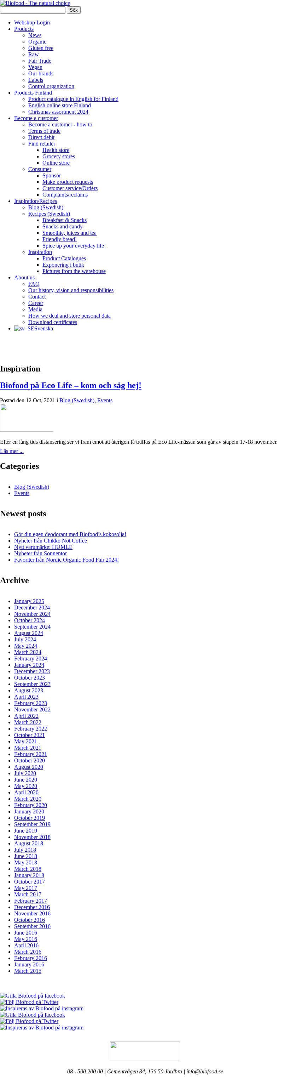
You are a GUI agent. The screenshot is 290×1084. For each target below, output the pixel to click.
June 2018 (25, 856)
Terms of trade (44, 131)
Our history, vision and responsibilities (71, 290)
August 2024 (28, 633)
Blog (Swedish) (45, 207)
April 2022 (26, 716)
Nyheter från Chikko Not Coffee (50, 541)
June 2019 (25, 831)
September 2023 (32, 684)
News (34, 35)
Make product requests (67, 182)
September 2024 (32, 627)
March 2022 (27, 722)
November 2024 (32, 614)
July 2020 (25, 773)
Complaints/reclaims (65, 195)
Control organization (51, 86)
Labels (35, 80)
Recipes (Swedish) (49, 214)
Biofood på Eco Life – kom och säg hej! (70, 385)
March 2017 (27, 894)
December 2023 (32, 671)
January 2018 (29, 875)
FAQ (34, 284)
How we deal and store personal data (69, 316)
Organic (37, 42)
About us (24, 277)
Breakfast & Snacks (64, 220)
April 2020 (26, 792)
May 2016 (25, 939)
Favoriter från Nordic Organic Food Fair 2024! (66, 560)
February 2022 (30, 729)
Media (35, 309)
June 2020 (25, 780)
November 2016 (32, 913)
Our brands (40, 73)
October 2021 (29, 735)
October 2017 (29, 882)
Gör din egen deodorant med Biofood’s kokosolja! (70, 534)
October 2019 (29, 818)
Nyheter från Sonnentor (40, 553)
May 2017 (25, 888)
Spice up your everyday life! (74, 246)
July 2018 (25, 850)
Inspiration (40, 252)
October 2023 (29, 678)
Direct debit (41, 137)
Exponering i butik (63, 265)
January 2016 (29, 964)
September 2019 (32, 824)
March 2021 (27, 748)
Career (35, 303)
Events (104, 400)
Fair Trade (39, 61)
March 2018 (27, 869)
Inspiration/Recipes (35, 201)
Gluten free (40, 48)
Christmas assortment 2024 (58, 112)
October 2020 (29, 760)
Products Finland (33, 93)
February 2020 (30, 805)
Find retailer (41, 144)
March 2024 (27, 652)
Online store (56, 163)
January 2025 (29, 601)
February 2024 (30, 658)
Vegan (35, 67)
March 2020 (27, 799)
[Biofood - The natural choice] (35, 3)
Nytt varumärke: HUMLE (43, 547)
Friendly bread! (59, 239)
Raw (33, 54)
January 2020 (29, 811)
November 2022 (32, 709)
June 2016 (25, 933)
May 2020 (25, 786)
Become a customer (36, 118)
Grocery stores (58, 156)
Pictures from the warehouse (74, 271)
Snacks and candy (62, 226)
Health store (55, 150)
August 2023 (28, 690)
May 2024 (25, 646)
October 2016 (29, 920)
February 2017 (30, 901)
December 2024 (32, 608)
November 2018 (32, 837)
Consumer (39, 169)
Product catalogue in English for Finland (73, 99)
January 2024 (29, 665)
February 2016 (30, 958)
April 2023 (26, 697)
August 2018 (28, 843)
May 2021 (25, 741)
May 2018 (25, 862)
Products (24, 29)
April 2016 (26, 945)
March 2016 (27, 952)
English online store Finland (59, 105)
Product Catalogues (64, 258)
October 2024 (29, 620)
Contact (37, 297)
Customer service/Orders (70, 188)
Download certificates (52, 322)
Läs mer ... (12, 451)
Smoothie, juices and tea (69, 233)
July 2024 (25, 639)
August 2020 (28, 767)
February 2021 (30, 754)
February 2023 (30, 703)
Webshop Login (32, 22)
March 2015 (27, 971)
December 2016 (32, 907)
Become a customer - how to (60, 124)
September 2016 (32, 926)
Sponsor (51, 175)
